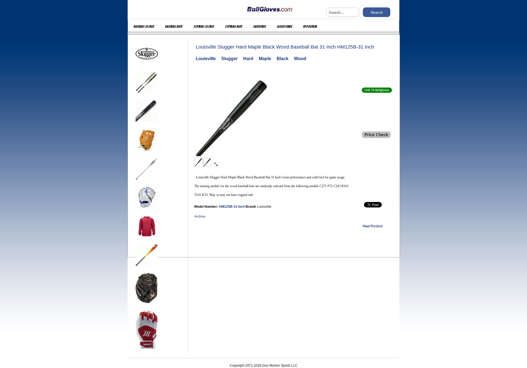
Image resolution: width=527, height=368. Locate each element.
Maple (265, 58)
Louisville (206, 58)
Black (282, 58)
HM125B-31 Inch (232, 207)
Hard (248, 58)
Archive (200, 216)
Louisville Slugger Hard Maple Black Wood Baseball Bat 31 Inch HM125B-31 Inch (285, 47)
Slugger (229, 58)
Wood (300, 58)
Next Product (373, 226)
